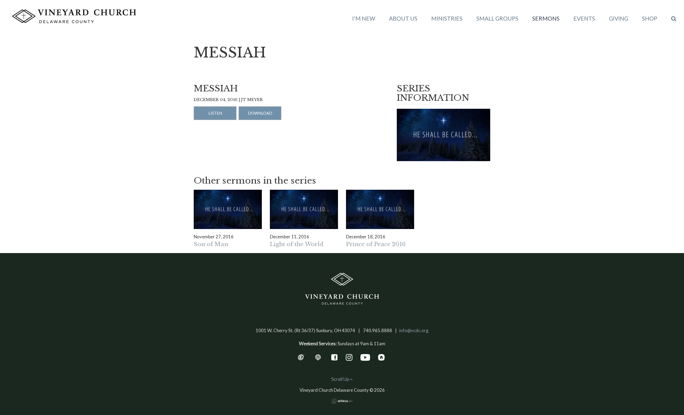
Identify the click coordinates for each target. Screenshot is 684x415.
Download (260, 113)
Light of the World (296, 244)
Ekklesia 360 (342, 401)
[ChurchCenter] (381, 357)
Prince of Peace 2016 (376, 244)
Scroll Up (340, 379)
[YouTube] (365, 357)
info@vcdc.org (414, 330)
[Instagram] (349, 357)
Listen (215, 113)
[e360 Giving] (301, 357)
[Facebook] (334, 357)
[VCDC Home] (342, 289)
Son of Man (211, 244)
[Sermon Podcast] (318, 357)
